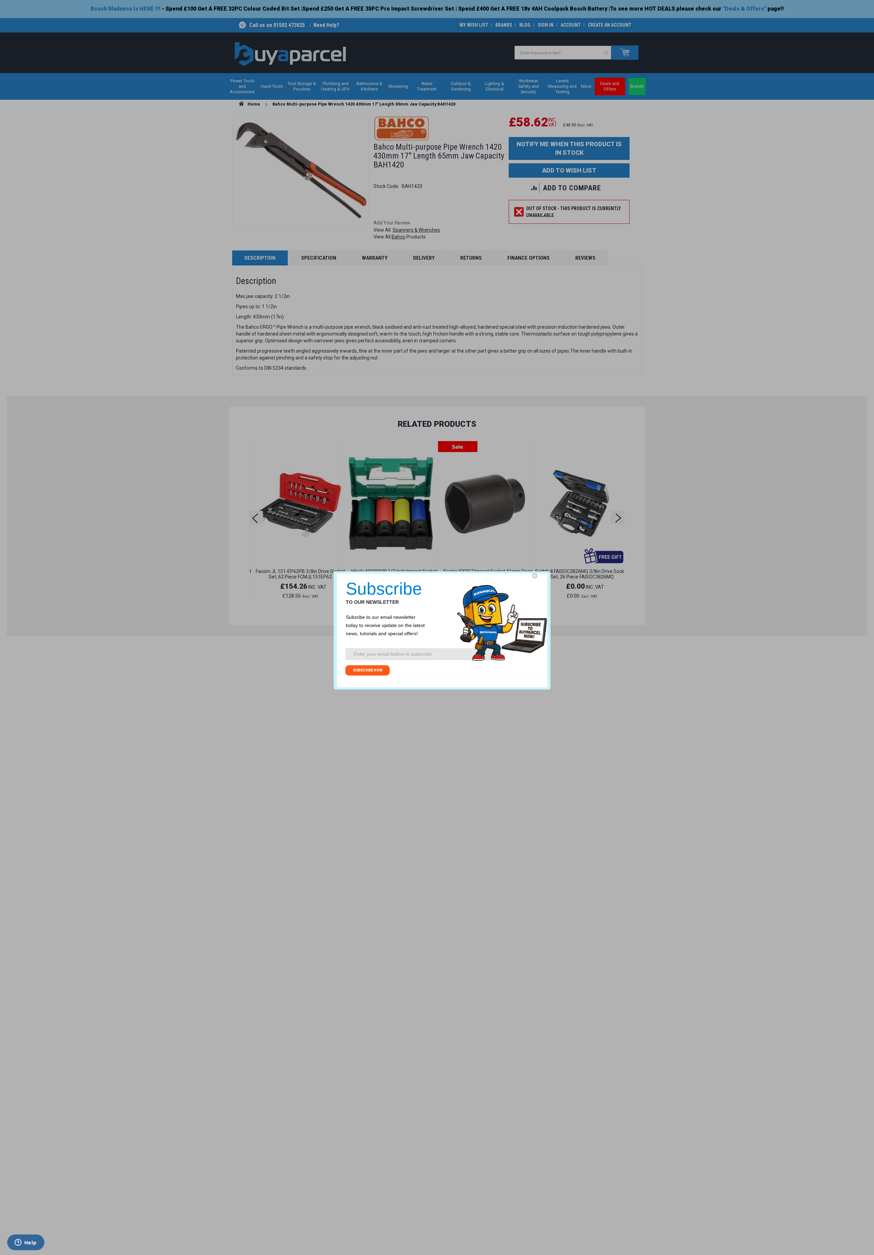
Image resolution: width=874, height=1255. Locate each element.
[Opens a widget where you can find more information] (25, 1243)
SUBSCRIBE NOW (367, 670)
